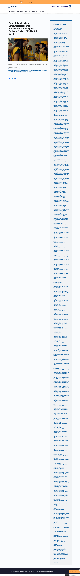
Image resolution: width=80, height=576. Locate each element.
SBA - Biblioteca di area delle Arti (58, 509)
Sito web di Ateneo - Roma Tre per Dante (60, 555)
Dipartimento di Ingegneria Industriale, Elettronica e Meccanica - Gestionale (59, 203)
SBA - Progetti (55, 521)
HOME (9, 11)
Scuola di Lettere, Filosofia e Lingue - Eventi (60, 530)
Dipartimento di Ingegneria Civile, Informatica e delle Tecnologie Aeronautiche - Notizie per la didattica (61, 151)
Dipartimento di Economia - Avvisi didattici (60, 41)
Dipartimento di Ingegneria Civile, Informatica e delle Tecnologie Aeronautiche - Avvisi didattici (61, 127)
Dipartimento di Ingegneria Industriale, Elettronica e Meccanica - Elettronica (59, 195)
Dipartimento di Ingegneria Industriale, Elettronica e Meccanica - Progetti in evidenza (60, 214)
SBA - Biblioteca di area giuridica (58, 516)
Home (9, 18)
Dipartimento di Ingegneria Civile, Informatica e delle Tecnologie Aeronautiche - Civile (61, 130)
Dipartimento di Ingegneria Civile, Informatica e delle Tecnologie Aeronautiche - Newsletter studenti (61, 144)
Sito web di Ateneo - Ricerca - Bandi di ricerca (60, 553)
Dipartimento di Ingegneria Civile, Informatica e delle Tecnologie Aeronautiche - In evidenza (61, 135)
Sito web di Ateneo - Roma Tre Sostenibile (60, 557)
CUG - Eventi (55, 30)
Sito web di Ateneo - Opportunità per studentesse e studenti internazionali (59, 548)
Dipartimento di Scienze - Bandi (58, 279)
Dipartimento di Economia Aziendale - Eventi (60, 54)
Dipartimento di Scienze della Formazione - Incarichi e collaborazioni (60, 406)
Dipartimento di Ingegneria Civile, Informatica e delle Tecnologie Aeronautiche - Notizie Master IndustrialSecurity (61, 148)
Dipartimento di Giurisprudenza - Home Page (60, 119)
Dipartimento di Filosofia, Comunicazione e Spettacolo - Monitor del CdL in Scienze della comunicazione (60, 108)
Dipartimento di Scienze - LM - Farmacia (60, 291)
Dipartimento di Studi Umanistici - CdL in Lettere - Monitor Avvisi (60, 463)
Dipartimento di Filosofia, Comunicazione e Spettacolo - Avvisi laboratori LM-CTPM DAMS (61, 79)
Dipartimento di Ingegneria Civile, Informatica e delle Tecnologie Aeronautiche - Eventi (61, 133)
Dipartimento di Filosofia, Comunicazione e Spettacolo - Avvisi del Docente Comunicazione (61, 61)
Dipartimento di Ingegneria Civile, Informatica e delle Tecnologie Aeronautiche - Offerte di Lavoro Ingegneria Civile (61, 167)
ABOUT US (13, 11)
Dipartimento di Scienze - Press (58, 333)
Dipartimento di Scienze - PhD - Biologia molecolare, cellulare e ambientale (60, 324)
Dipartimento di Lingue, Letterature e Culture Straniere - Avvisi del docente (60, 222)
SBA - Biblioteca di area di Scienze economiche (61, 513)
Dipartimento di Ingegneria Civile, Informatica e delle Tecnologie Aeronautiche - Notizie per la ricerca (61, 155)
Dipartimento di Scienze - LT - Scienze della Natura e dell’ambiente (60, 301)
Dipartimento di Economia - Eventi (59, 42)
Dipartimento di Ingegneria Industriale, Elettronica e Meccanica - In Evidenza (59, 188)
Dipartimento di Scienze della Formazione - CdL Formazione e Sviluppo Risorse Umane (61, 360)
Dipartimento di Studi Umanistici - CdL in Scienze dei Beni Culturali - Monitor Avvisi (60, 465)
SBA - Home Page (56, 519)
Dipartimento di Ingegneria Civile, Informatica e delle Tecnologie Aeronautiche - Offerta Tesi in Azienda (61, 159)
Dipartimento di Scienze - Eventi (58, 283)
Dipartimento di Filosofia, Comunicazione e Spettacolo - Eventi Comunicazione (60, 92)
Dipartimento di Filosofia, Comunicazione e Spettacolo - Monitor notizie (60, 111)
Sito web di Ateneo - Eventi (57, 540)
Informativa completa (72, 575)
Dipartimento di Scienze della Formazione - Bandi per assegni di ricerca (60, 348)
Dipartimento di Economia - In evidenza (60, 43)
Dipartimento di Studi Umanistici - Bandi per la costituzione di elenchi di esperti (61, 460)
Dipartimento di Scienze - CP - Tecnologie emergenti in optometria (60, 282)
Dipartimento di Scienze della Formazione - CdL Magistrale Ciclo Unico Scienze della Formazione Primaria (61, 363)
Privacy (36, 571)
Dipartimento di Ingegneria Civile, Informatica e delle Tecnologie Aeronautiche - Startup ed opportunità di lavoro (61, 180)
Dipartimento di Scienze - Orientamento (60, 322)
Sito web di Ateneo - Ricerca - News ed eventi (60, 554)
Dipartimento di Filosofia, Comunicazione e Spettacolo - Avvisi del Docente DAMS (60, 63)
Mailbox (16, 2)
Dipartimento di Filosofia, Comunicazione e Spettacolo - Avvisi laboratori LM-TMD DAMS (60, 81)
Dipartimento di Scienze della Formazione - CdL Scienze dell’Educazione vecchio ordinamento (61, 385)
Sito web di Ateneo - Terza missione (59, 558)
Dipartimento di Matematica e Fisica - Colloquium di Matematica (59, 243)
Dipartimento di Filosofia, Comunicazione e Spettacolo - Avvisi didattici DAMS (60, 71)
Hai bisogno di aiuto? (74, 571)
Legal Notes (40, 571)
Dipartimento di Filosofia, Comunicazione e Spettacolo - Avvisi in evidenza (60, 76)
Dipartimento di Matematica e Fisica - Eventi (60, 252)
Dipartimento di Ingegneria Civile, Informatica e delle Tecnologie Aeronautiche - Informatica (61, 138)
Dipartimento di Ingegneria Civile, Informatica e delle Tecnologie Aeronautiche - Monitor (61, 140)
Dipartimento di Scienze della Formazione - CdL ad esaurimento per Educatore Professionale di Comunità (61, 354)
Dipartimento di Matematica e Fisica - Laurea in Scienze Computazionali (61, 265)
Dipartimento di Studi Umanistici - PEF (59, 490)
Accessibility (44, 571)
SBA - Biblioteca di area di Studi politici (59, 514)
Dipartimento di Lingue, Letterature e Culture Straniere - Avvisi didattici (60, 225)
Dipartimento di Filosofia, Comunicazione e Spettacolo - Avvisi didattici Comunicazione (60, 68)
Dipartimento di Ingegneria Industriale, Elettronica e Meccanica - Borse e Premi (59, 193)
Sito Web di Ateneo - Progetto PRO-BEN (60, 552)
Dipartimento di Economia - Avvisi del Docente (61, 39)
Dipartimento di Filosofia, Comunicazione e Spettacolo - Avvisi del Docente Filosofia (60, 66)
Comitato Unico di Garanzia (57, 28)
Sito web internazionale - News (58, 561)
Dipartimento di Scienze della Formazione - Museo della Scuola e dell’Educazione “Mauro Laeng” (60, 409)
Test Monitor (55, 562)
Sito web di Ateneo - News (57, 545)
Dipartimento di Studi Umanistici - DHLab (60, 469)
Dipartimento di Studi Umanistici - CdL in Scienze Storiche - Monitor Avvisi (60, 468)
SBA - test (55, 522)
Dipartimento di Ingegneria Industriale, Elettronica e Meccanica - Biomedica (59, 190)
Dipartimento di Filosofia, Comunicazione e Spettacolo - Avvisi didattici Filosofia (60, 74)
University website (11, 2)
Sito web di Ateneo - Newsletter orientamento (61, 546)
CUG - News (55, 32)
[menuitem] (9, 11)
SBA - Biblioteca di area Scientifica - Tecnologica (61, 517)
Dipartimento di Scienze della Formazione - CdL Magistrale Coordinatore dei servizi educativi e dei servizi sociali (61, 367)
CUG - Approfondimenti (57, 29)
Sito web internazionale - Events (58, 559)
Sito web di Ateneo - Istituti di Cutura (59, 541)
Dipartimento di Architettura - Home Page (60, 38)
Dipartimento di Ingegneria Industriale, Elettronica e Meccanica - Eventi (59, 198)
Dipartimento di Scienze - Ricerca (58, 335)
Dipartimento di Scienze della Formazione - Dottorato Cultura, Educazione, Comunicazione (61, 394)
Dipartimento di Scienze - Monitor (59, 310)
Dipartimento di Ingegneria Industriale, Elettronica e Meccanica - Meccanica (59, 206)
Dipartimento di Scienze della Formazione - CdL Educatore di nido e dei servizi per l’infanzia (61, 357)
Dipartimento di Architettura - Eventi (59, 37)
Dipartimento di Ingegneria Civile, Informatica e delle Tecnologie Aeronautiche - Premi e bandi (61, 174)
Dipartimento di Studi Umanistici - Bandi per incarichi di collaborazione (60, 454)
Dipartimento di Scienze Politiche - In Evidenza (61, 439)
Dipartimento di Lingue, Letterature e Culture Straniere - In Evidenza (60, 230)
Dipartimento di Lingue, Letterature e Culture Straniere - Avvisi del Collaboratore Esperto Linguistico (60, 219)
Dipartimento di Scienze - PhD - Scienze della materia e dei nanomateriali (60, 326)
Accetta (67, 575)
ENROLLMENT (20, 11)
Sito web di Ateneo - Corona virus (58, 539)
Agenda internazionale (57, 23)
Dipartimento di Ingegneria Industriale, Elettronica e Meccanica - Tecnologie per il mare (61, 216)
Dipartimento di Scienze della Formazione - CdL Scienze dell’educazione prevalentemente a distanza (61, 382)
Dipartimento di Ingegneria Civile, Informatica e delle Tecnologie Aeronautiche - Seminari (61, 176)
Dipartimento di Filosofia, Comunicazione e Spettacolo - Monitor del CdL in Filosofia (60, 104)
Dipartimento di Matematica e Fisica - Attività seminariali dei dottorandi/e (61, 233)
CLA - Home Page (56, 27)
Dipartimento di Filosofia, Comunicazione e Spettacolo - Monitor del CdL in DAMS (60, 102)
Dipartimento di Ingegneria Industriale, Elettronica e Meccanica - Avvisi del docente (60, 183)
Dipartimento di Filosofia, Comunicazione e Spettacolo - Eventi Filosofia (60, 97)
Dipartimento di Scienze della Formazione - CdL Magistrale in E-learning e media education (61, 370)
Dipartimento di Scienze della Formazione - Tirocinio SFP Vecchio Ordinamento (60, 429)
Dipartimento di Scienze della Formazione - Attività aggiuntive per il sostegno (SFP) (60, 338)
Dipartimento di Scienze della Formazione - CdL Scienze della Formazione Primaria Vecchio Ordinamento (61, 389)
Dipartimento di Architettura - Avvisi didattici (60, 36)
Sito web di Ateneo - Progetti (58, 550)
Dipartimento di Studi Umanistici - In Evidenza (61, 472)
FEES (26, 11)
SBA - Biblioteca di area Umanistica (59, 518)
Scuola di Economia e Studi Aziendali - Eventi (60, 523)
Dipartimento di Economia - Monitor (59, 45)
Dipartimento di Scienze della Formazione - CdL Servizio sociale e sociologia (61, 392)
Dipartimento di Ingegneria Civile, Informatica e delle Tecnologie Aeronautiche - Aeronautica (61, 121)
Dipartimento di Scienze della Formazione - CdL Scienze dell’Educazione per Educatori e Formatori (61, 379)
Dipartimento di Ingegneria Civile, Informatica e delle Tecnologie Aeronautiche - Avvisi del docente (61, 124)
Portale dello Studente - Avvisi (58, 507)
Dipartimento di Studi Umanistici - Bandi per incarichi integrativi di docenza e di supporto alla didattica (60, 457)
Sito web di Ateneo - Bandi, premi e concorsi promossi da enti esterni (60, 537)
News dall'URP (55, 505)
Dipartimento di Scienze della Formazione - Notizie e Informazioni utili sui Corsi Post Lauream (60, 413)
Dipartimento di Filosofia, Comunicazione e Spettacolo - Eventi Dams (60, 94)
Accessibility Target (49, 571)
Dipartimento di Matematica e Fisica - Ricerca (60, 269)
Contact (19, 2)
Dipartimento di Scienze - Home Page (59, 285)
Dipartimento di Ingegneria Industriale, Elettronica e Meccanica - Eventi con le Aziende (61, 201)
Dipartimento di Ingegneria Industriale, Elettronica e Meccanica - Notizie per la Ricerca (61, 208)
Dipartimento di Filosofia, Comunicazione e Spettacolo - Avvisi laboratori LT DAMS (60, 84)
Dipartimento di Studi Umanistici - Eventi (60, 471)
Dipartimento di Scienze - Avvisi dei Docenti (60, 276)
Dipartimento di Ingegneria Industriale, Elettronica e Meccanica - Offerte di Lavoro (60, 211)
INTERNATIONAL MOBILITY (34, 11)
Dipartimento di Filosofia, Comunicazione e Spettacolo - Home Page (60, 99)
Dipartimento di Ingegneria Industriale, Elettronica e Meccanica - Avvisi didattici (60, 185)
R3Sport (54, 508)
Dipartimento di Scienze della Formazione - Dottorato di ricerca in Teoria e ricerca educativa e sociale (61, 398)
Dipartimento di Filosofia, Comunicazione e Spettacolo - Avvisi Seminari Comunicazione (60, 86)
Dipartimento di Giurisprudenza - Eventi (60, 118)
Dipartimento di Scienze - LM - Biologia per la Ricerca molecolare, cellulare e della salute (60, 289)
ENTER (43, 11)
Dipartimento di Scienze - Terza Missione (60, 336)
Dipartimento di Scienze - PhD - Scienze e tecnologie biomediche (60, 332)
